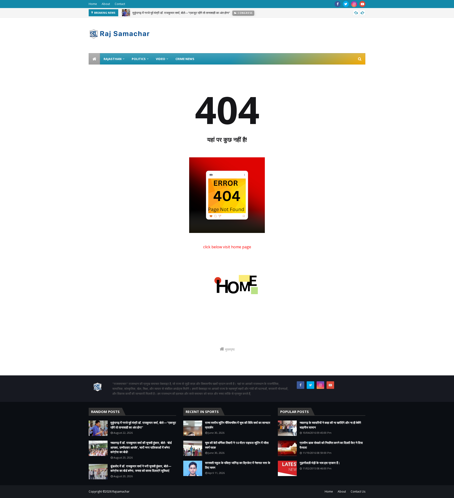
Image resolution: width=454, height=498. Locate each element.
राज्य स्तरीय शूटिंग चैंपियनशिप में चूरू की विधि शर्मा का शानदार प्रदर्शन (237, 425)
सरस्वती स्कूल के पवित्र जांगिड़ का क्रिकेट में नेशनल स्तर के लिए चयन (237, 465)
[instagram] (354, 4)
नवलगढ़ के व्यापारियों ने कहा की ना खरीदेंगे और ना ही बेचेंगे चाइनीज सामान (330, 425)
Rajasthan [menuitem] (113, 59)
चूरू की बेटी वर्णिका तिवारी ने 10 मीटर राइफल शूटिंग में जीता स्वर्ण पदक (237, 445)
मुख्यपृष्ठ (229, 349)
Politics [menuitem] (139, 59)
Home (93, 4)
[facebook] (337, 4)
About (106, 4)
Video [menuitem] (160, 59)
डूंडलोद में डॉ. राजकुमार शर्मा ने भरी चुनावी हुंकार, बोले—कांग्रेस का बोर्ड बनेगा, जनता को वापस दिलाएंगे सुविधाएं (140, 468)
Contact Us (358, 491)
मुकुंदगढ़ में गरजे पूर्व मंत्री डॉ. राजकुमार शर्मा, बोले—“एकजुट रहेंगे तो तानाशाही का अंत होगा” (181, 13)
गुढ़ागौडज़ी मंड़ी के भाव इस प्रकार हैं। (320, 463)
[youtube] (362, 4)
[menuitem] (94, 58)
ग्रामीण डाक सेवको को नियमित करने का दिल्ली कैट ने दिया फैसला (331, 445)
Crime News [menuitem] (184, 59)
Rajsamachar (121, 491)
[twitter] (346, 4)
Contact (120, 4)
